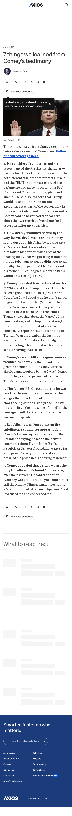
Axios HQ (37, 759)
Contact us (8, 770)
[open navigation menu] (5, 5)
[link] (7, 82)
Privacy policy (39, 764)
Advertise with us (11, 759)
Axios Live (37, 753)
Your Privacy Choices (43, 775)
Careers (7, 764)
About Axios (9, 753)
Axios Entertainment (13, 781)
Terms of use (39, 770)
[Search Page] (66, 5)
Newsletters (9, 775)
